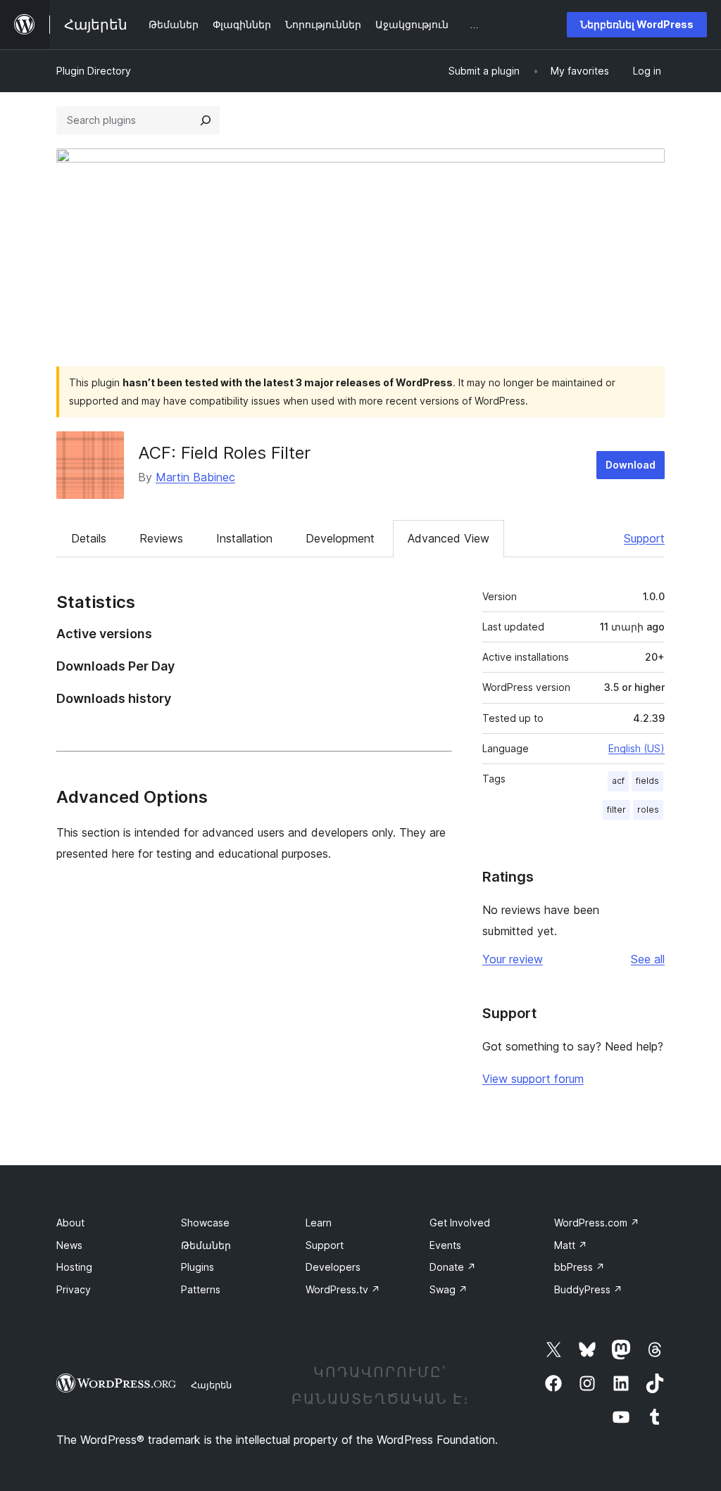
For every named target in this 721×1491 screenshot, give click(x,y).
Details (88, 538)
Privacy (73, 1289)
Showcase (205, 1223)
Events (445, 1245)
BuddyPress (588, 1289)
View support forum (533, 1079)
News (69, 1245)
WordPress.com (596, 1223)
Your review (512, 959)
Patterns (200, 1289)
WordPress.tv (343, 1289)
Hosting (74, 1267)
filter (616, 809)
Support (644, 538)
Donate (453, 1267)
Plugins (197, 1267)
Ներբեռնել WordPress (637, 24)
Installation (244, 538)
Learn (319, 1223)
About (70, 1223)
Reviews (161, 538)
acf (618, 780)
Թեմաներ (206, 1245)
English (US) (636, 748)
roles (648, 809)
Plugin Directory (93, 71)
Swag (449, 1289)
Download (631, 465)
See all (648, 959)
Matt (570, 1245)
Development (340, 538)
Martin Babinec (195, 477)
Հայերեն (211, 1384)
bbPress (579, 1267)
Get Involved (460, 1223)
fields (647, 780)
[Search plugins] (206, 120)
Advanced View (448, 538)
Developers (333, 1267)
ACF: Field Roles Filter (224, 453)
